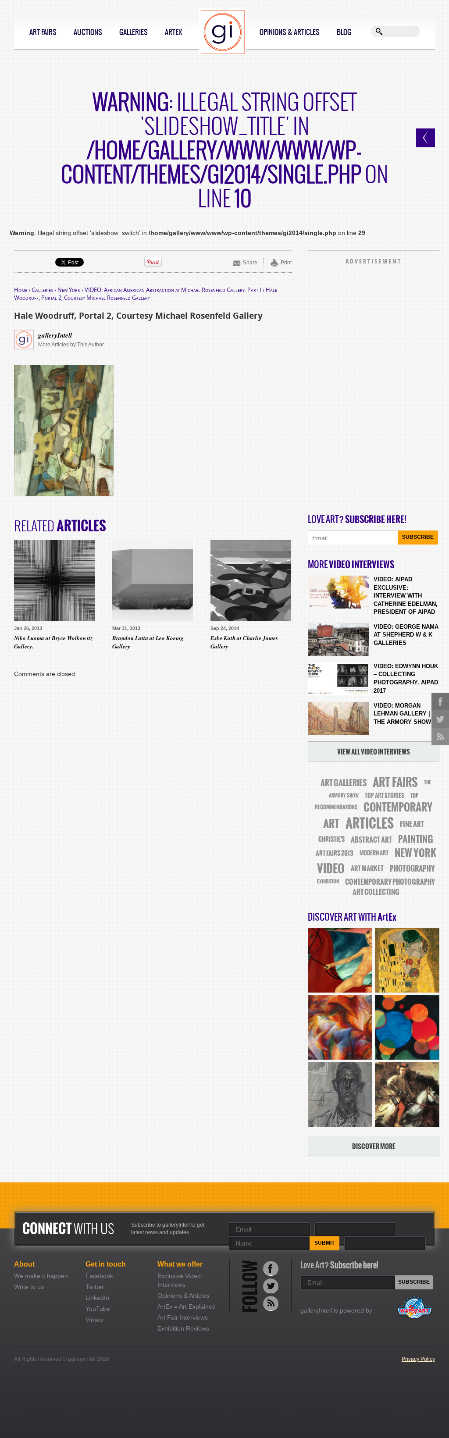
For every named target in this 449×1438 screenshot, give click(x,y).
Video (331, 868)
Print (286, 263)
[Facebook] (270, 1268)
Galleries (133, 32)
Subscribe (418, 537)
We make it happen (41, 1275)
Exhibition (328, 881)
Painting (415, 839)
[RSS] (270, 1303)
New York (68, 290)
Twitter (95, 1286)
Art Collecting (376, 892)
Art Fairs (43, 32)
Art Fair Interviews (182, 1317)
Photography (412, 868)
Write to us (29, 1286)
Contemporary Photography (390, 881)
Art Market (367, 868)
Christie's (331, 839)
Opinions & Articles (290, 32)
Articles (370, 823)
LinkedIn (97, 1297)
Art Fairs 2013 (334, 853)
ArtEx (173, 32)
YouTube (98, 1308)
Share (250, 263)
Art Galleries (344, 783)
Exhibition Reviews (183, 1328)
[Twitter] (270, 1285)
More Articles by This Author (71, 345)
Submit (324, 1243)
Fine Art (412, 824)
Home (20, 290)
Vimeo (94, 1319)
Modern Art (374, 853)
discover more (374, 1146)
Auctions (88, 32)
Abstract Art (371, 839)
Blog (344, 32)
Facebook (99, 1275)
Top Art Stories (384, 795)
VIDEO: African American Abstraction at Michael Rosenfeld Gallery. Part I (173, 290)
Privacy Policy (418, 1359)
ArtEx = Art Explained (186, 1306)
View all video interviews (373, 752)
